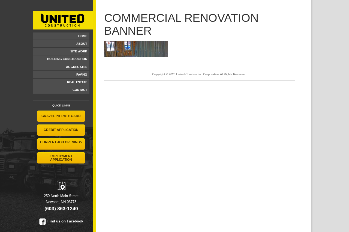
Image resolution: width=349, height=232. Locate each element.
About (81, 43)
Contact (80, 89)
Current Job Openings (61, 142)
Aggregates (76, 67)
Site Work (78, 51)
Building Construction (67, 59)
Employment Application (61, 158)
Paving (81, 74)
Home (82, 36)
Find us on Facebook (65, 221)
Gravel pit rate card (61, 116)
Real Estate (77, 82)
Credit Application (61, 130)
